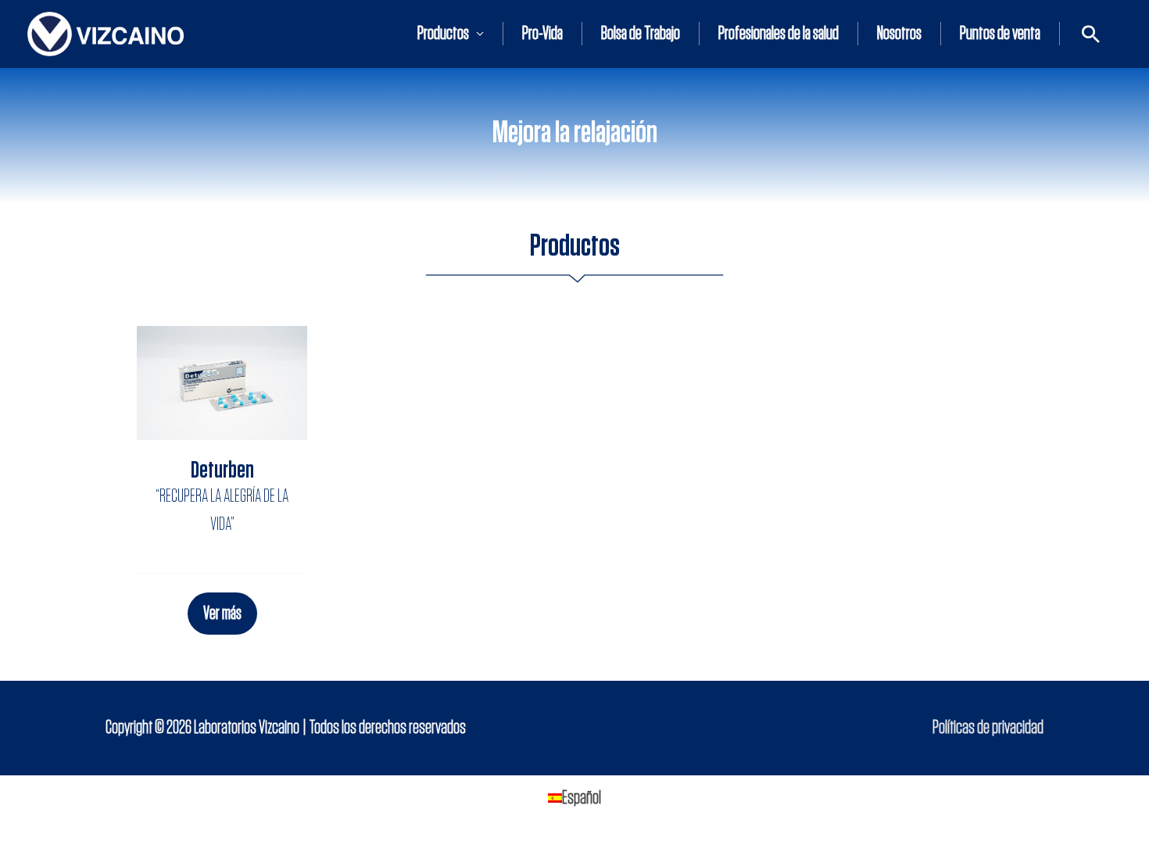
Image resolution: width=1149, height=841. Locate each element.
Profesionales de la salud (778, 33)
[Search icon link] (1091, 34)
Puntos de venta (1000, 33)
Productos (443, 33)
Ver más (222, 613)
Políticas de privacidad (987, 727)
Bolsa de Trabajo (640, 33)
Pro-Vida (542, 33)
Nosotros (899, 33)
